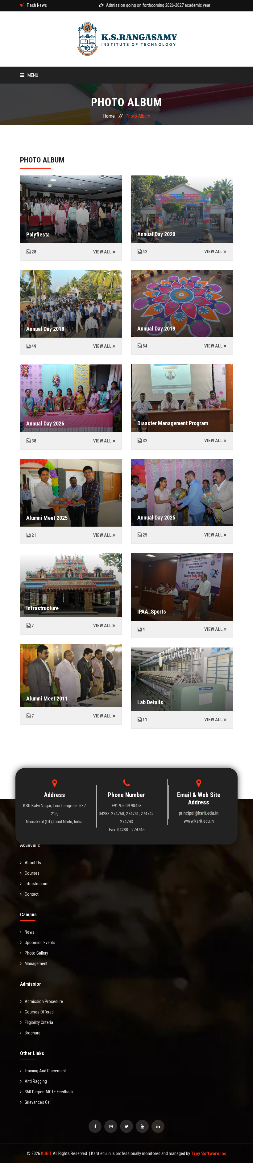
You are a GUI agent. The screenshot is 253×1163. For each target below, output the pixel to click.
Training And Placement (45, 1070)
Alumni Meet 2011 (47, 698)
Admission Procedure (44, 1001)
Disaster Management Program (172, 423)
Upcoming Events (40, 942)
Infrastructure (42, 608)
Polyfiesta (38, 234)
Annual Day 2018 (45, 329)
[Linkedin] (157, 1126)
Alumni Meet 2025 (47, 518)
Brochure (32, 1032)
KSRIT (46, 1153)
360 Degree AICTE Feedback (49, 1091)
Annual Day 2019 (156, 328)
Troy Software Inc (208, 1153)
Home (109, 116)
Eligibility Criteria (39, 1022)
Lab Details (150, 702)
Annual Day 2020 (156, 234)
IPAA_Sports (151, 611)
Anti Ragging (36, 1081)
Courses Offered (39, 1011)
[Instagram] (110, 1126)
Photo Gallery (36, 953)
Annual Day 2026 (45, 423)
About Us (33, 862)
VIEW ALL (102, 252)
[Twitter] (126, 1126)
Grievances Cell (38, 1102)
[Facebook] (95, 1126)
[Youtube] (142, 1126)
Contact (32, 894)
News (30, 932)
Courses (32, 873)
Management (36, 963)
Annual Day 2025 (156, 517)
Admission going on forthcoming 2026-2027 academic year (139, 5)
